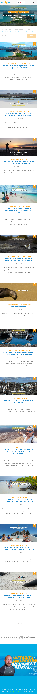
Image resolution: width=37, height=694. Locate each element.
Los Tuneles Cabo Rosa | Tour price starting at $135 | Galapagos (18, 353)
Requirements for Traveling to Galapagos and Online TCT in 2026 (18, 549)
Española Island (27, 256)
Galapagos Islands (17, 159)
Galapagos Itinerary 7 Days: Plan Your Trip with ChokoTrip (18, 163)
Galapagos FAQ (18, 306)
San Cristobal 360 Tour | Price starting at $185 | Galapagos (18, 115)
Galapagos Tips (26, 446)
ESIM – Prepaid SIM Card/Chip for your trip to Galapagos (18, 597)
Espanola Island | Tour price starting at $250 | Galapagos (18, 260)
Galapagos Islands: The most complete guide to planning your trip (18, 211)
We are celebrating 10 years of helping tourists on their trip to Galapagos (18, 452)
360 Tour (26, 111)
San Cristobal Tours (15, 111)
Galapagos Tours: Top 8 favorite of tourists (18, 401)
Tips (26, 159)
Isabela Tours (12, 350)
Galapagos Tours (26, 304)
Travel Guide (12, 206)
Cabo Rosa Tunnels (24, 350)
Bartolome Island (24, 12)
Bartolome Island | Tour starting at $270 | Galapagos (18, 16)
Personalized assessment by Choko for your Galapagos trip (18, 501)
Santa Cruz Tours (12, 12)
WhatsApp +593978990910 (16, 691)
